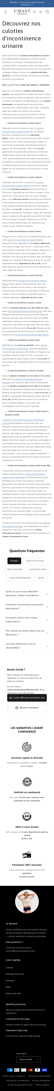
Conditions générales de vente (20, 1085)
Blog (8, 987)
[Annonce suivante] (49, 4)
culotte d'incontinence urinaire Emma (25, 240)
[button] (6, 12)
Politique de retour (15, 974)
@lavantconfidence (29, 707)
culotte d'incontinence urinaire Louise (25, 311)
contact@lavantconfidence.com (29, 698)
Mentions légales (42, 1085)
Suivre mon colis (13, 993)
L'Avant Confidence (17, 1076)
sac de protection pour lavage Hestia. (32, 335)
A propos (10, 980)
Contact (10, 967)
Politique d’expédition (41, 1080)
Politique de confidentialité (17, 1080)
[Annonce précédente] (5, 4)
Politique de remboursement (39, 1076)
